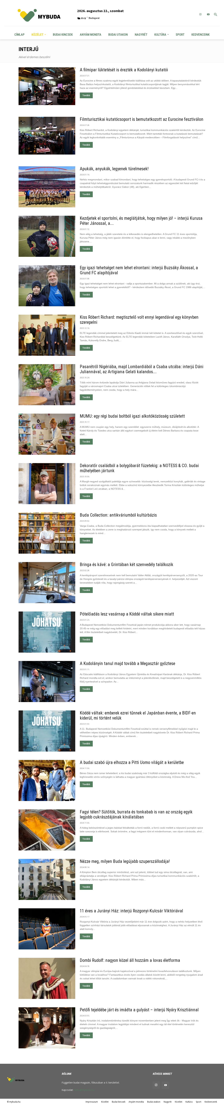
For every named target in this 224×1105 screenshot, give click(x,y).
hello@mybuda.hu (84, 1090)
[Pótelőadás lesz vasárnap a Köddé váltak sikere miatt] (47, 632)
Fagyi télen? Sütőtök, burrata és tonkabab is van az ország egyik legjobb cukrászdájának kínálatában (136, 814)
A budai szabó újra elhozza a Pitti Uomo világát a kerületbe (132, 762)
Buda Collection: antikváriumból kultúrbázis (118, 515)
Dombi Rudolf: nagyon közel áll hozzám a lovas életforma (130, 960)
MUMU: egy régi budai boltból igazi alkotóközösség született (132, 416)
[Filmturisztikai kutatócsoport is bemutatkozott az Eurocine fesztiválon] (47, 136)
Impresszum (92, 1101)
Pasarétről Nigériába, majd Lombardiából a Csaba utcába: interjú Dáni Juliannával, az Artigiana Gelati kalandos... (141, 369)
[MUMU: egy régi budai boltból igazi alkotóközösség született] (47, 434)
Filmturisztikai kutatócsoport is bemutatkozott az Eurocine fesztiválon (141, 119)
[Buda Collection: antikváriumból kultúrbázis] (47, 533)
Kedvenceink (211, 1101)
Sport (198, 1101)
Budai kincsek (118, 1101)
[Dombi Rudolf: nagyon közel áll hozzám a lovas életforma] (47, 978)
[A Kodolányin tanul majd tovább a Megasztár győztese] (47, 681)
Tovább (86, 95)
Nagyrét (168, 1101)
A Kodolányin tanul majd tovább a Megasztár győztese (127, 663)
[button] (215, 14)
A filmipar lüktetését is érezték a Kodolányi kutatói (124, 69)
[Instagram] (200, 14)
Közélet (104, 1101)
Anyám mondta (136, 1101)
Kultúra (189, 1101)
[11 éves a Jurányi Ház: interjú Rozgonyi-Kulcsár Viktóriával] (47, 928)
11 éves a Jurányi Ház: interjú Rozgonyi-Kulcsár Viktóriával (131, 910)
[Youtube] (165, 1085)
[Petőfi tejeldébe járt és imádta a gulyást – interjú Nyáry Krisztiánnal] (47, 1027)
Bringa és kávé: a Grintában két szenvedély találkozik (126, 564)
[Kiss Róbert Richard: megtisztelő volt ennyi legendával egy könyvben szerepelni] (47, 335)
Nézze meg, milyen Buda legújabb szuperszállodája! (125, 861)
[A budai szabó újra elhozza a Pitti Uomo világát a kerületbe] (47, 780)
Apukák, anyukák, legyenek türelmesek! (114, 168)
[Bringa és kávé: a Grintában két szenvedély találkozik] (47, 582)
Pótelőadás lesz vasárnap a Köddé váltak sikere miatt (127, 614)
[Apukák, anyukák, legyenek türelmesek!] (47, 186)
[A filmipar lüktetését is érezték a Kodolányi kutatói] (47, 86)
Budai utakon (153, 1101)
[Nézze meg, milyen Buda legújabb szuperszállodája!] (47, 879)
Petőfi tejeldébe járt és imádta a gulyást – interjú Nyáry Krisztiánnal (139, 1009)
